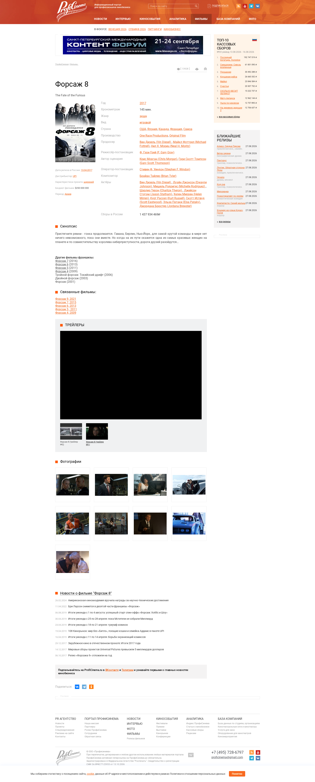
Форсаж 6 (61, 264)
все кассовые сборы (229, 116)
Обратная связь (93, 736)
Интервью (123, 19)
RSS (238, 6)
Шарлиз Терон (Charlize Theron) (161, 190)
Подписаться (220, 5)
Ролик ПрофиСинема (96, 730)
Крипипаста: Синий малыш (231, 203)
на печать (196, 69)
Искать (196, 6)
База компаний (228, 19)
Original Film (177, 135)
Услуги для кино (226, 730)
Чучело (220, 177)
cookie (90, 773)
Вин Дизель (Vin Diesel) (156, 142)
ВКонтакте (112, 670)
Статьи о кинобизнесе (197, 726)
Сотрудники (91, 733)
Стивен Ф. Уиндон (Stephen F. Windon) (165, 169)
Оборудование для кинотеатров (234, 733)
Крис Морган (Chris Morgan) (158, 159)
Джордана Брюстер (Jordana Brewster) (166, 206)
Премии (160, 726)
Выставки (161, 730)
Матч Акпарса (227, 98)
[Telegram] (84, 687)
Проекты (59, 726)
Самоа (187, 129)
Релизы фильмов (136, 738)
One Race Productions (154, 135)
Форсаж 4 (61, 271)
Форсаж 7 (61, 261)
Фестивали (162, 723)
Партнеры (90, 726)
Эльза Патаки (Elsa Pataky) (181, 202)
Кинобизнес (172, 29)
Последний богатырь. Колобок (230, 58)
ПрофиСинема (62, 64)
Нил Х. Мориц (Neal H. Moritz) (170, 146)
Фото (252, 19)
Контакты (60, 736)
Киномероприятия (227, 736)
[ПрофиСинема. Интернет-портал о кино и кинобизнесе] (72, 7)
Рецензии (191, 733)
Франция (176, 129)
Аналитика (177, 19)
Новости (100, 19)
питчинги (155, 29)
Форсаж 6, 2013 (65, 306)
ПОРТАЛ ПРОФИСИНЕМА (101, 719)
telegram (251, 6)
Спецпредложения (64, 730)
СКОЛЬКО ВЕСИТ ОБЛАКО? (229, 92)
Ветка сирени (224, 153)
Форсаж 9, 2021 (65, 299)
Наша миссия (92, 723)
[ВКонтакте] (77, 687)
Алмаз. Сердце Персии (228, 146)
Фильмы (201, 19)
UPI (75, 176)
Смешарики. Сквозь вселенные (230, 66)
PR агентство (65, 719)
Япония (152, 129)
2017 (143, 103)
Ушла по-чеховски (229, 103)
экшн (143, 116)
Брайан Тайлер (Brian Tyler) (158, 176)
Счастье (224, 86)
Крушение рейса (228, 77)
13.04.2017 (86, 170)
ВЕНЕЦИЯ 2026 (117, 29)
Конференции (163, 736)
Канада (164, 129)
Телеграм (127, 670)
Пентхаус (222, 160)
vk (257, 6)
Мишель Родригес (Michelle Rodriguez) (179, 186)
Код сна (221, 184)
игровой (145, 122)
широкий (89, 182)
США (143, 129)
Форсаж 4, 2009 (65, 312)
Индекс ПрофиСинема (197, 723)
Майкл (223, 81)
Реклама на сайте (64, 733)
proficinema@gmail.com (227, 757)
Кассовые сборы (195, 730)
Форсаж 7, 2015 (65, 302)
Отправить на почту (205, 68)
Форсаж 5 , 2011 (66, 309)
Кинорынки (162, 733)
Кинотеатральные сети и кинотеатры (237, 726)
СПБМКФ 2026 (137, 29)
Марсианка (223, 191)
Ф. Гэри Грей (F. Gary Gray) (157, 152)
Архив (68, 194)
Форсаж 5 (61, 268)
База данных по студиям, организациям (239, 723)
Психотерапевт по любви (230, 196)
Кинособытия (150, 19)
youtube (245, 6)
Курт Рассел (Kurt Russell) (167, 198)
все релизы (225, 221)
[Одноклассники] (91, 687)
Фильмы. (74, 64)
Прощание (225, 72)
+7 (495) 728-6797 (227, 752)
